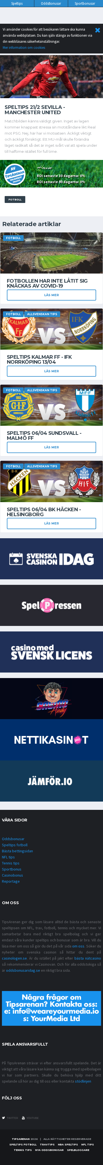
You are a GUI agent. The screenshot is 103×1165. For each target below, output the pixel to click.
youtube (32, 1118)
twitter (12, 1118)
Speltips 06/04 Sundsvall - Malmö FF (44, 435)
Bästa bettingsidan (17, 850)
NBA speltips (68, 1144)
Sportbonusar (85, 3)
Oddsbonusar (13, 838)
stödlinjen (83, 1081)
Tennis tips (11, 863)
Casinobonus (12, 875)
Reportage (11, 881)
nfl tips (87, 1144)
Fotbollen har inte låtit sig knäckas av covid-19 (47, 283)
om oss (78, 946)
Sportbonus (11, 869)
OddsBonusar (51, 3)
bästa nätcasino (87, 958)
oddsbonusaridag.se (23, 970)
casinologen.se (14, 958)
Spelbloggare (78, 1149)
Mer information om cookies (24, 47)
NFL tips (8, 857)
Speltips (17, 3)
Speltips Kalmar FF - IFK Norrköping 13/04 (39, 359)
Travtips (47, 1144)
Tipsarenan (20, 1138)
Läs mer (51, 295)
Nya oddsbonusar (49, 1149)
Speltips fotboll (14, 844)
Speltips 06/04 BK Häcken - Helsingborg (44, 512)
